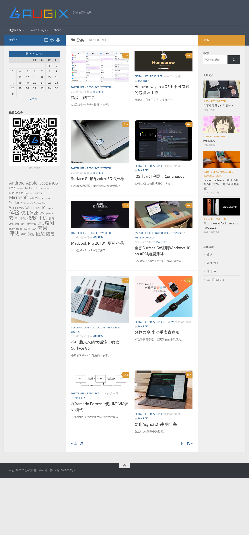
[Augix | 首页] (39, 12)
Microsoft (18, 197)
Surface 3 (28, 203)
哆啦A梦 (50, 213)
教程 (51, 218)
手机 (42, 218)
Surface (15, 203)
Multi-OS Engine (36, 198)
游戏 (23, 223)
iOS (55, 183)
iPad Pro (28, 188)
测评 (17, 223)
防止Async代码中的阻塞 (156, 424)
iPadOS (20, 188)
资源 (31, 234)
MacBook (14, 193)
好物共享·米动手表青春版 (157, 332)
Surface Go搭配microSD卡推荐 (97, 178)
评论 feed (212, 271)
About (57, 30)
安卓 (13, 218)
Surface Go (39, 203)
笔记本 (27, 229)
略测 (49, 223)
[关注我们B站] (46, 40)
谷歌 (24, 234)
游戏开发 (31, 223)
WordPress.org (215, 279)
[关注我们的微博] (52, 40)
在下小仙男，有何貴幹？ (218, 105)
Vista (218, 176)
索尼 (34, 229)
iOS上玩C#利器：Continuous (159, 176)
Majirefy (98, 91)
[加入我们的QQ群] (58, 40)
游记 (41, 223)
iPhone (38, 188)
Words (150, 237)
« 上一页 (77, 443)
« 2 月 (33, 99)
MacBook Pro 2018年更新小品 (97, 243)
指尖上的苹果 (83, 97)
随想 (40, 234)
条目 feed (212, 262)
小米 (23, 218)
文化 (11, 223)
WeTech (106, 87)
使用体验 (29, 213)
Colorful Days (38, 30)
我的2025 (209, 141)
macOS (38, 193)
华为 (41, 213)
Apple (31, 183)
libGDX (46, 188)
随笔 (50, 234)
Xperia (50, 208)
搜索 (206, 53)
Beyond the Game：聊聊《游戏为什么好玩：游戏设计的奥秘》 (221, 184)
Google (45, 183)
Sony (47, 198)
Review (169, 322)
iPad (12, 188)
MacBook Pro (27, 193)
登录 (209, 254)
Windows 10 (35, 207)
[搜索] (233, 59)
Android (17, 183)
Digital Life (15, 30)
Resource (93, 87)
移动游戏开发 (15, 229)
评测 (14, 233)
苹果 (42, 228)
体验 (14, 212)
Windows (16, 207)
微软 (32, 218)
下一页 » (186, 443)
